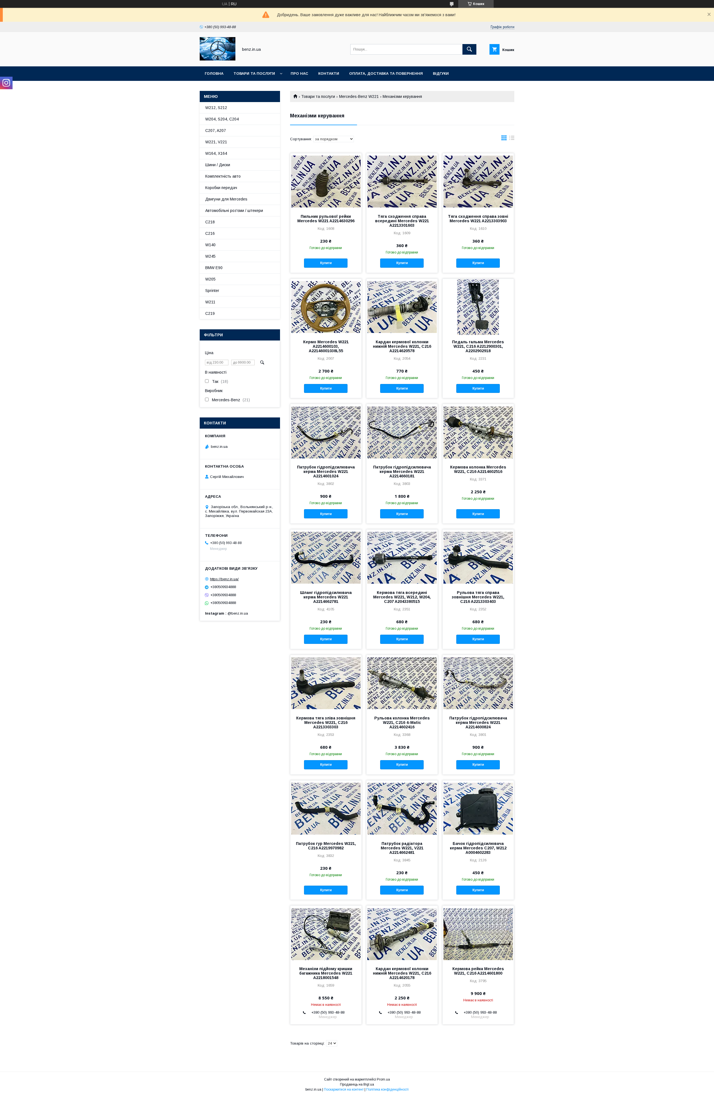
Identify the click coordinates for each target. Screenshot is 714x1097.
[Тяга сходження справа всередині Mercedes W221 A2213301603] (402, 181)
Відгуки (441, 73)
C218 (210, 222)
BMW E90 (214, 267)
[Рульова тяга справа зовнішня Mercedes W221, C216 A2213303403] (478, 557)
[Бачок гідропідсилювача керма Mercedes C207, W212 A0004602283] (478, 808)
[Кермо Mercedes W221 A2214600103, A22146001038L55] (325, 307)
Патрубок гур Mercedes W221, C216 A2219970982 (326, 845)
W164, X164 (216, 153)
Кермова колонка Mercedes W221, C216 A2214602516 (478, 469)
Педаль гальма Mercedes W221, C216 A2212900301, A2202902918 (478, 346)
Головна (214, 73)
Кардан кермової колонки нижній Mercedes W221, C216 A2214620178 (402, 973)
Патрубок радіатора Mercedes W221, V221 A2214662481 (402, 848)
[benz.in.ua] (217, 59)
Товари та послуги (254, 73)
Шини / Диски (217, 165)
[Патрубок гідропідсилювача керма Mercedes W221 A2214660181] (402, 432)
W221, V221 (216, 142)
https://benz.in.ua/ (224, 579)
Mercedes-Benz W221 (359, 96)
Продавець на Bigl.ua (357, 1084)
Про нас (299, 73)
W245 (210, 256)
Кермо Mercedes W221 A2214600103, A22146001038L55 (326, 346)
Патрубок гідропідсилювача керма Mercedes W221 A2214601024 (326, 471)
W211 (210, 302)
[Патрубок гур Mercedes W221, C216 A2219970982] (325, 808)
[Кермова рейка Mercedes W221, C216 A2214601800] (478, 933)
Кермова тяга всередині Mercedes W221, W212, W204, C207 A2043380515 (402, 597)
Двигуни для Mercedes (226, 199)
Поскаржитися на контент (344, 1089)
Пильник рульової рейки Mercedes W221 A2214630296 (325, 218)
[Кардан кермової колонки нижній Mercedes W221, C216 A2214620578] (402, 307)
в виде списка (511, 139)
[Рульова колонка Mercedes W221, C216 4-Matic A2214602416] (402, 683)
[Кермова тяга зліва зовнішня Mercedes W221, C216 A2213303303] (325, 683)
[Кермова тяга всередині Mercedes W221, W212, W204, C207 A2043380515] (402, 557)
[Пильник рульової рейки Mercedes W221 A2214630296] (325, 181)
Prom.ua (383, 1079)
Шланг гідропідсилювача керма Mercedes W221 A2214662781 (326, 597)
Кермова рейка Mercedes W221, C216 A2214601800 (478, 970)
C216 (210, 233)
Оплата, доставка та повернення (386, 73)
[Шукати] (469, 49)
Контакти (328, 73)
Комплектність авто (223, 176)
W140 (210, 245)
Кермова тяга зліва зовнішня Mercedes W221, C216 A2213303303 (325, 722)
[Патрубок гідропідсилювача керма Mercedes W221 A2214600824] (478, 683)
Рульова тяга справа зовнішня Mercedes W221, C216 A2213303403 (478, 597)
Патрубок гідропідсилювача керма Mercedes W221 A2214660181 (402, 471)
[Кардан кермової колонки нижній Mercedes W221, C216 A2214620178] (402, 933)
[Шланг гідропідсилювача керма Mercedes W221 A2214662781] (325, 557)
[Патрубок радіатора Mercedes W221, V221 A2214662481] (402, 808)
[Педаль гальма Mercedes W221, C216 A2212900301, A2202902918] (478, 307)
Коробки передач (221, 187)
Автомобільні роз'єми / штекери (234, 210)
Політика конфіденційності (387, 1089)
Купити (326, 263)
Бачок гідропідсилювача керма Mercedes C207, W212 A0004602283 (478, 848)
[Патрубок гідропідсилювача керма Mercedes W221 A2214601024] (325, 432)
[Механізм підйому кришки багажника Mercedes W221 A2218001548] (325, 933)
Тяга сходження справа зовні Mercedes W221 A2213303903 (478, 218)
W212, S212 (216, 107)
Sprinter (212, 290)
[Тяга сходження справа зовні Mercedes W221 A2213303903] (478, 181)
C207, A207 (215, 130)
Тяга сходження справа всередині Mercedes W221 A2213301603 (402, 221)
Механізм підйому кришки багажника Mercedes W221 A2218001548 (325, 973)
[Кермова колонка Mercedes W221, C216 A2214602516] (478, 432)
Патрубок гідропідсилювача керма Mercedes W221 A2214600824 (478, 722)
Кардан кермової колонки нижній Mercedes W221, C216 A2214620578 (402, 346)
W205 (210, 279)
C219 (210, 313)
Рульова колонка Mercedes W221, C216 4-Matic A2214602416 (402, 722)
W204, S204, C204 (222, 119)
